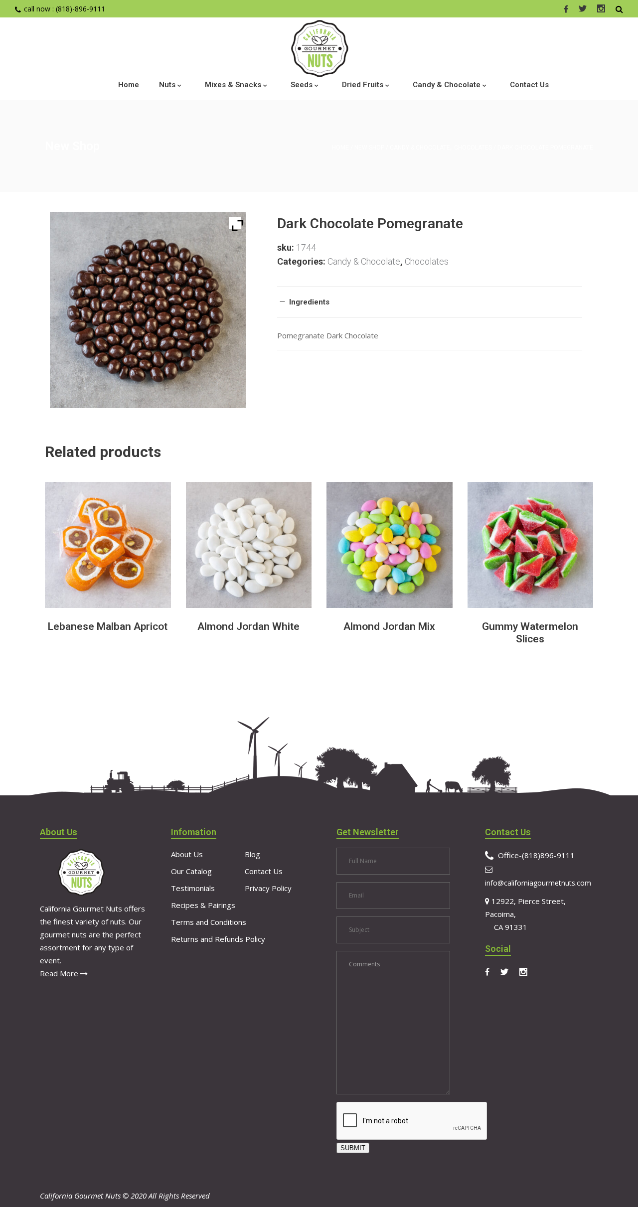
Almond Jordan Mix (389, 626)
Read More (60, 973)
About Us (187, 854)
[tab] (429, 302)
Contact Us (264, 871)
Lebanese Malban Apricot (107, 626)
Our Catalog (191, 871)
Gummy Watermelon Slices (530, 632)
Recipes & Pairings (203, 905)
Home (340, 148)
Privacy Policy (268, 888)
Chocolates (473, 148)
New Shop (369, 148)
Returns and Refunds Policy (218, 939)
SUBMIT (352, 1148)
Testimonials (193, 888)
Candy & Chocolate (420, 148)
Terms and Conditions (208, 922)
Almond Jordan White (248, 626)
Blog (252, 854)
